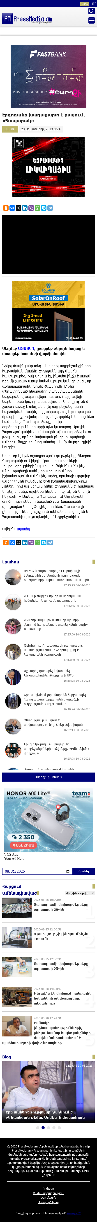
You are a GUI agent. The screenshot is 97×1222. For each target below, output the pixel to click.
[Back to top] (89, 1214)
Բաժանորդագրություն (48, 1193)
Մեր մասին (48, 1197)
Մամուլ (10, 129)
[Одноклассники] (6, 208)
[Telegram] (50, 208)
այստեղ (23, 529)
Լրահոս (10, 562)
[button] (37, 1127)
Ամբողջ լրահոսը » (48, 777)
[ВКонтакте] (12, 208)
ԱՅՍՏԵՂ (26, 348)
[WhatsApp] (37, 208)
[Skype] (43, 208)
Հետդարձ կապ (48, 1202)
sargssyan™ (74, 1213)
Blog (6, 1057)
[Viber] (31, 208)
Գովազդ (48, 1188)
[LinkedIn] (25, 208)
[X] (18, 208)
